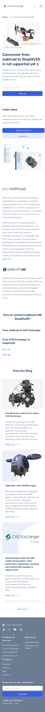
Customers (6, 664)
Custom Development (10, 649)
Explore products (23, 130)
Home (5, 17)
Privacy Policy (7, 703)
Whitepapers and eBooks (31, 647)
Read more (22, 609)
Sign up (22, 93)
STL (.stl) (6, 349)
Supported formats (32, 642)
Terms (17, 703)
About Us (6, 668)
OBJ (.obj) (6, 354)
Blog (4, 671)
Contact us (23, 136)
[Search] (35, 6)
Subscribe (22, 694)
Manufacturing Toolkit (10, 645)
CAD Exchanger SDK (10, 652)
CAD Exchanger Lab (9, 656)
